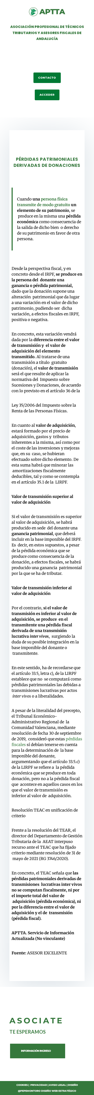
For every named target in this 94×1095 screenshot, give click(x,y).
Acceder (47, 94)
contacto (47, 77)
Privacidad (38, 1084)
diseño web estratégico (58, 1090)
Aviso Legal (57, 1084)
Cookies (22, 1084)
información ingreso (36, 1050)
